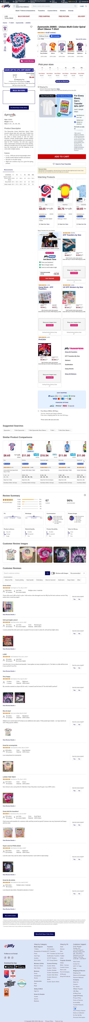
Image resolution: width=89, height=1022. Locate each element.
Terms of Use (59, 1021)
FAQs (74, 968)
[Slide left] (37, 45)
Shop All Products (65, 976)
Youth (61, 953)
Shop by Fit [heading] (64, 944)
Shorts (36, 978)
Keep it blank (70, 580)
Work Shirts (37, 960)
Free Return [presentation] (64, 16)
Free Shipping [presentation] (44, 16)
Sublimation (69, 364)
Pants (35, 973)
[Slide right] (86, 45)
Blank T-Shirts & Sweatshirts (25, 11)
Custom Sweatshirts (52, 972)
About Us (75, 982)
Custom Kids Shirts (52, 975)
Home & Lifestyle (39, 994)
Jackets (36, 958)
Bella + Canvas (64, 965)
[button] (18, 45)
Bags (35, 985)
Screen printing (19, 580)
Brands (70, 11)
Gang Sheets (69, 368)
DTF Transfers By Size (72, 356)
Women (62, 949)
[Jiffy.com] (5, 6)
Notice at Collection (78, 1013)
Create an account (78, 147)
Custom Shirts (52, 11)
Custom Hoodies (52, 970)
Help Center (76, 961)
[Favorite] (31, 27)
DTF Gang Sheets (52, 960)
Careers (75, 984)
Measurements (8, 169)
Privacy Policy (77, 998)
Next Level (63, 969)
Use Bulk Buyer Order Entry (18, 107)
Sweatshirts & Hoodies (40, 951)
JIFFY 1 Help (77, 966)
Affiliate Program (78, 989)
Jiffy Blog (75, 991)
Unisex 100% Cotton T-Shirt (28, 470)
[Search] (75, 6)
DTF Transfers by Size (53, 953)
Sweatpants (37, 975)
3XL (82, 67)
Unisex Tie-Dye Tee (44, 470)
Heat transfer (30, 580)
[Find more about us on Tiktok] (12, 958)
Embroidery (39, 580)
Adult (61, 946)
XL (66, 67)
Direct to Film (9, 580)
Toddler (62, 956)
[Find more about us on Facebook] (5, 958)
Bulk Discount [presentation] (24, 16)
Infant (61, 958)
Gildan (62, 962)
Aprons (36, 998)
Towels (36, 996)
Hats (35, 983)
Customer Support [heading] (79, 944)
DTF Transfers (51, 951)
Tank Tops (37, 956)
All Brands (63, 974)
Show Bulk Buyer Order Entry (44, 934)
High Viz (36, 991)
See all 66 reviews (10, 915)
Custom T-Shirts (51, 968)
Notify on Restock (62, 81)
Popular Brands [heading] (65, 960)
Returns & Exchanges (79, 975)
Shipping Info (77, 973)
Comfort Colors (64, 967)
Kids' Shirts (37, 968)
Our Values (76, 986)
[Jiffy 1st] (30, 446)
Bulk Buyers (19, 90)
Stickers (63, 11)
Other (78, 580)
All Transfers (50, 949)
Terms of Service (78, 1000)
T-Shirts (36, 949)
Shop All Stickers (70, 374)
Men (61, 951)
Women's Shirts (38, 965)
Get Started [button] (49, 278)
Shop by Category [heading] (40, 944)
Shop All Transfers (71, 352)
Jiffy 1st (30, 451)
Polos (35, 953)
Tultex (58, 89)
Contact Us (76, 964)
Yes (74, 599)
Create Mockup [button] (28, 61)
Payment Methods (78, 977)
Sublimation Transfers (53, 956)
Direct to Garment (50, 580)
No (79, 599)
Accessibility (76, 1002)
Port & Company (65, 972)
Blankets (36, 1001)
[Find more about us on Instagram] (9, 958)
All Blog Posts (77, 993)
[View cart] (86, 6)
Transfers (41, 11)
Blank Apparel (38, 946)
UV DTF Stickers (52, 958)
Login (82, 6)
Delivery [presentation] (81, 16)
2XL (74, 67)
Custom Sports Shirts (53, 981)
